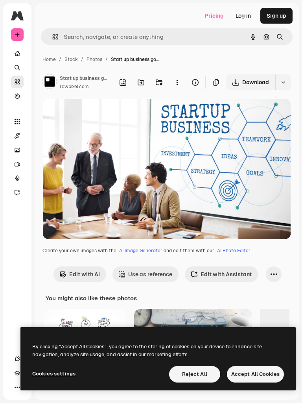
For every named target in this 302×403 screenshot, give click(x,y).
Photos (94, 59)
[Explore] (17, 96)
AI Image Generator (140, 251)
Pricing (214, 15)
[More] (17, 387)
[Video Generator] (17, 164)
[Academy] (17, 373)
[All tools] (17, 121)
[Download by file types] (283, 82)
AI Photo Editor (233, 251)
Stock (71, 59)
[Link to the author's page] (49, 82)
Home (49, 59)
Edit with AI (84, 274)
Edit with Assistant (226, 274)
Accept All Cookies (255, 374)
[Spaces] (17, 135)
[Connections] (17, 359)
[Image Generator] (17, 150)
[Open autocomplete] (52, 37)
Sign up (276, 15)
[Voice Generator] (17, 178)
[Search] (17, 67)
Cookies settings (54, 373)
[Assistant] (17, 192)
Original (93, 114)
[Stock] (17, 82)
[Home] (17, 53)
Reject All (194, 374)
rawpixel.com (74, 86)
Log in (243, 15)
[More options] (177, 82)
